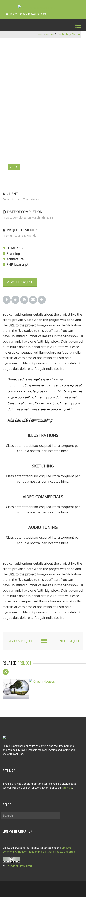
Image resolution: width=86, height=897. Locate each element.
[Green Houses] (42, 681)
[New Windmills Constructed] (16, 698)
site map (67, 787)
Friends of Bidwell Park (19, 866)
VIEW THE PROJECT (19, 282)
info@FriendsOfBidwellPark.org (28, 13)
